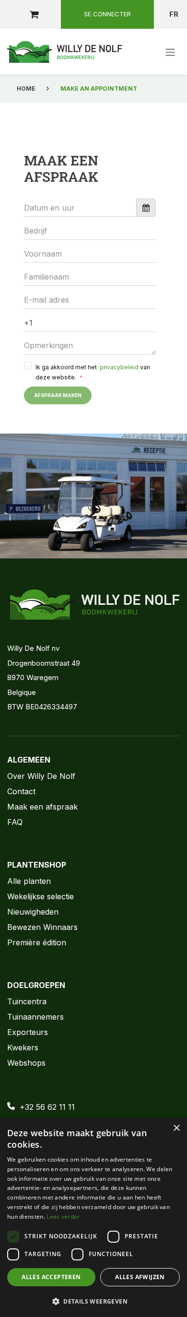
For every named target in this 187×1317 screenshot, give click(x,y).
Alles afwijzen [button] (140, 1277)
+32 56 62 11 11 (47, 1107)
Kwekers (22, 1047)
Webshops (26, 1063)
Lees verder (63, 1216)
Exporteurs (27, 1032)
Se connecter (107, 14)
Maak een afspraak (42, 806)
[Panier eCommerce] (34, 14)
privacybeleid (118, 367)
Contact (21, 791)
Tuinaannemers (35, 1017)
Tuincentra (27, 1001)
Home (26, 88)
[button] (93, 1301)
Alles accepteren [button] (51, 1277)
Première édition (36, 942)
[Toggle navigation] (170, 52)
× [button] (176, 1128)
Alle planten (29, 881)
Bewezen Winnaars (42, 927)
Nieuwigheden (32, 912)
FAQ (15, 822)
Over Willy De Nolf (41, 776)
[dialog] (93, 1217)
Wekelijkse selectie (40, 896)
